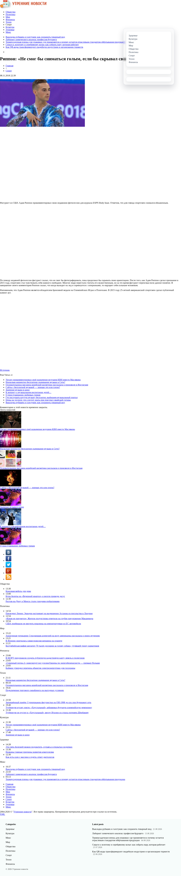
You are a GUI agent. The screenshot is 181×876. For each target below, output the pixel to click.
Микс (8, 32)
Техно (8, 22)
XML (2, 814)
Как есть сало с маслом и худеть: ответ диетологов (30, 757)
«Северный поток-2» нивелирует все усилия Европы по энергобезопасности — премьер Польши (53, 663)
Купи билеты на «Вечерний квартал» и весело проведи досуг (35, 596)
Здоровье (10, 29)
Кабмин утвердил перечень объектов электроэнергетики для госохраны (40, 668)
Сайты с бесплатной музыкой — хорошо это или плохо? (33, 387)
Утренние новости (23, 812)
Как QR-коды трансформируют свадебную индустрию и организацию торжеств (44, 47)
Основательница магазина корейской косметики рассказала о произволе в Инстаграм (47, 385)
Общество (10, 12)
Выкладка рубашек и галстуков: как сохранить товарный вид (35, 37)
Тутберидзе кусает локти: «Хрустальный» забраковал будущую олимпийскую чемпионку (49, 707)
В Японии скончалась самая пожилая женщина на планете (34, 641)
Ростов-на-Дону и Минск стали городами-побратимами (33, 601)
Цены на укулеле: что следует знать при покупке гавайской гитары (38, 400)
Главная (9, 65)
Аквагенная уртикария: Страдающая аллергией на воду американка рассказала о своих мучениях (53, 636)
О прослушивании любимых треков (23, 395)
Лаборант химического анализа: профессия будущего (31, 39)
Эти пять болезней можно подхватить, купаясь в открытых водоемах (39, 747)
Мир (8, 17)
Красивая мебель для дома (18, 591)
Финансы (10, 19)
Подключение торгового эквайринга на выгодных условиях (35, 690)
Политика (10, 14)
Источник (5, 370)
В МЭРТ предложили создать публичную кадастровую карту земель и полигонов (45, 658)
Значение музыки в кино (18, 390)
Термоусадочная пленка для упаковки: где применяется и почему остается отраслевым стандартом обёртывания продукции (65, 42)
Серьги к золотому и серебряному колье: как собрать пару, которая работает (42, 44)
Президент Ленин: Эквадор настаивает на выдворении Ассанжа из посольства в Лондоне (49, 613)
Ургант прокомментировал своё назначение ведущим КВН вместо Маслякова (43, 380)
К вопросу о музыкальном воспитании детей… (28, 392)
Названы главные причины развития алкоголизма (30, 752)
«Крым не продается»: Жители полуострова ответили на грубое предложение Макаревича (49, 618)
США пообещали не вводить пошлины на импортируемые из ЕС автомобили (43, 623)
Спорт (9, 71)
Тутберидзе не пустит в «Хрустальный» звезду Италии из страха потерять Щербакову (47, 712)
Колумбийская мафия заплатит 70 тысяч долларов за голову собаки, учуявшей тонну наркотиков (52, 646)
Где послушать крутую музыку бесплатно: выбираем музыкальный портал (42, 397)
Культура (10, 27)
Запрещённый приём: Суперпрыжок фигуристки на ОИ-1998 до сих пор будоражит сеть (48, 702)
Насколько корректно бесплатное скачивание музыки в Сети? (35, 382)
